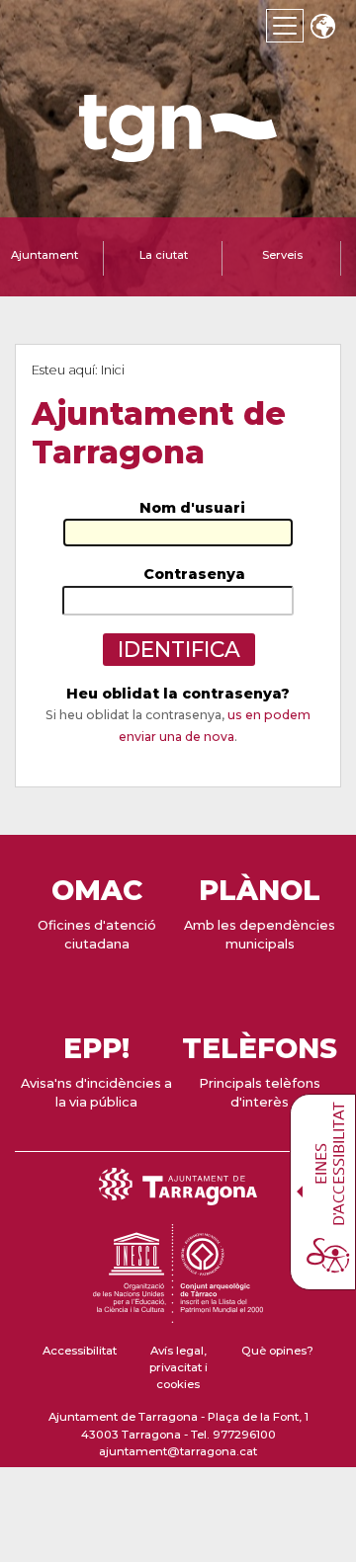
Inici (113, 370)
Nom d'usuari (192, 508)
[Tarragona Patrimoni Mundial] (178, 1314)
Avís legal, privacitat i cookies (178, 1368)
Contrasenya (194, 574)
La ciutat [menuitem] (163, 255)
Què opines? (277, 1350)
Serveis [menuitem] (282, 255)
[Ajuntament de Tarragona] (178, 152)
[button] (322, 28)
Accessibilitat (80, 1350)
